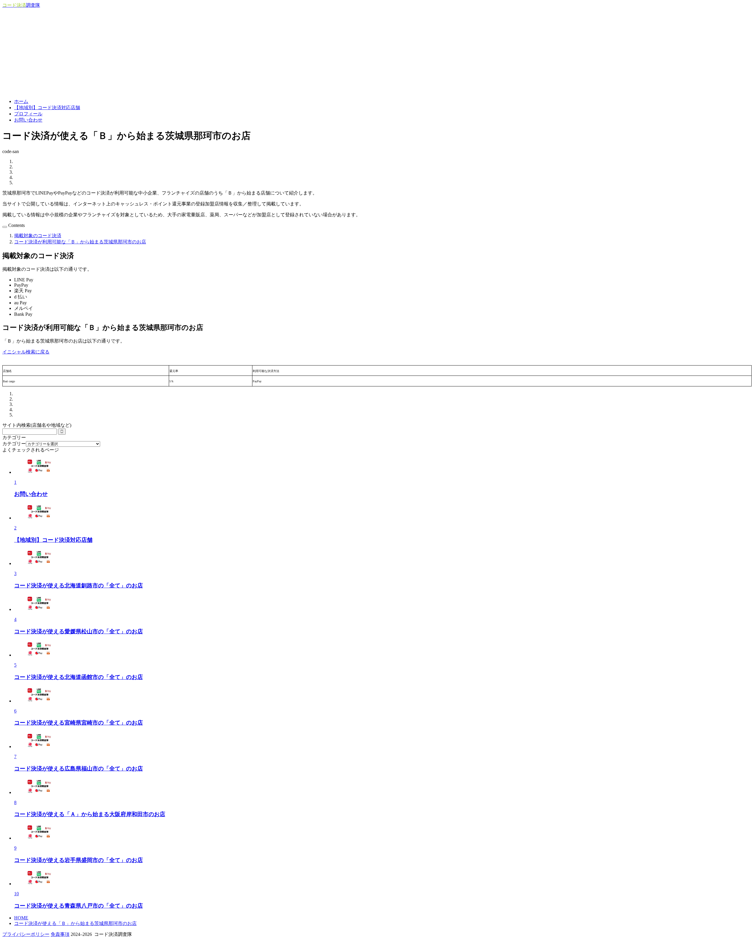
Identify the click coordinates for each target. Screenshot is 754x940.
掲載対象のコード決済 (37, 235)
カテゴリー (14, 443)
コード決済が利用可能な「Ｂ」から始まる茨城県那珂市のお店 (80, 241)
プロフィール (28, 113)
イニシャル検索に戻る (25, 351)
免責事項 (60, 934)
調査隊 (21, 5)
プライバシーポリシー (25, 934)
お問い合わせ (28, 119)
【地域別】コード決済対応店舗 (47, 107)
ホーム (21, 101)
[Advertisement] (377, 52)
